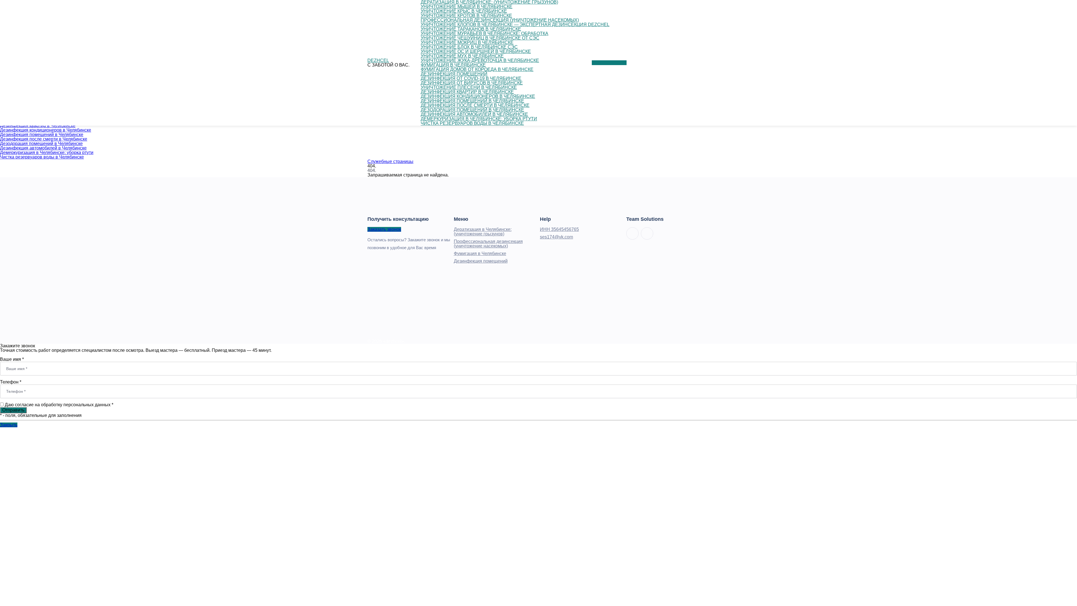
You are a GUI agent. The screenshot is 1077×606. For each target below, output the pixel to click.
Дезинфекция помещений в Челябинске (41, 134)
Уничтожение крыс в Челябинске (464, 11)
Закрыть (8, 425)
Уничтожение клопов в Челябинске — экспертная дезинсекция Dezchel (515, 24)
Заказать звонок (384, 229)
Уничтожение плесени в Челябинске (469, 87)
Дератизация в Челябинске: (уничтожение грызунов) (483, 231)
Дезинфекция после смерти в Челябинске (43, 139)
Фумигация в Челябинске (453, 65)
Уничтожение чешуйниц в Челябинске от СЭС (480, 38)
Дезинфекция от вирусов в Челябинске (472, 83)
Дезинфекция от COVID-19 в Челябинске (471, 78)
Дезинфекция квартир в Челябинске (467, 91)
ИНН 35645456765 (559, 229)
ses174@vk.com (556, 237)
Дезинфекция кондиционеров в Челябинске (45, 130)
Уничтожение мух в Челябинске (462, 56)
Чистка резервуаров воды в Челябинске (42, 157)
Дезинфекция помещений (454, 74)
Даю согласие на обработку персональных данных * (59, 404)
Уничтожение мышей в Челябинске (466, 6)
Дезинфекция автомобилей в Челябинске (43, 148)
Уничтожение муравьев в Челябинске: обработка (484, 33)
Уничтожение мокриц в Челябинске (467, 42)
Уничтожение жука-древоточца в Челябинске (480, 60)
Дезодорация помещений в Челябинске (41, 143)
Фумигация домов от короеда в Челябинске (477, 69)
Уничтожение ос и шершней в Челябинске (476, 51)
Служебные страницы (390, 161)
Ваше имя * (12, 359)
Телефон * (10, 382)
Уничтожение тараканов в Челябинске (471, 29)
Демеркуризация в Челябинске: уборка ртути (46, 152)
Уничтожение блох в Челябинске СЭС (469, 47)
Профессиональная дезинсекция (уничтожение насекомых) (500, 20)
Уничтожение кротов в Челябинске (466, 15)
